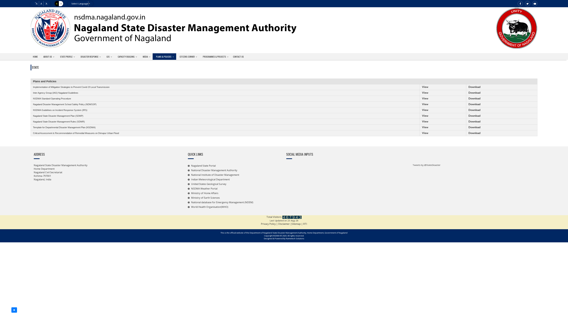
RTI (305, 224)
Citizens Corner (187, 56)
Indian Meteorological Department (210, 179)
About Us (47, 56)
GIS (108, 56)
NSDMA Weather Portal (204, 188)
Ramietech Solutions (295, 238)
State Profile (66, 56)
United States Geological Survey (208, 184)
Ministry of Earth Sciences (205, 197)
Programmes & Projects (214, 56)
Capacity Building (126, 56)
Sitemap (296, 224)
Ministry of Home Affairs (204, 193)
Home (35, 56)
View (425, 87)
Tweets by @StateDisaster (426, 164)
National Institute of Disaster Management (215, 174)
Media (145, 56)
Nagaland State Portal (203, 165)
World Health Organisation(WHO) (209, 207)
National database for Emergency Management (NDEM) (222, 202)
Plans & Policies (163, 56)
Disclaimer (284, 224)
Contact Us (238, 56)
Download (474, 87)
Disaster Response (89, 56)
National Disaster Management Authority (214, 170)
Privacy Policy (268, 224)
